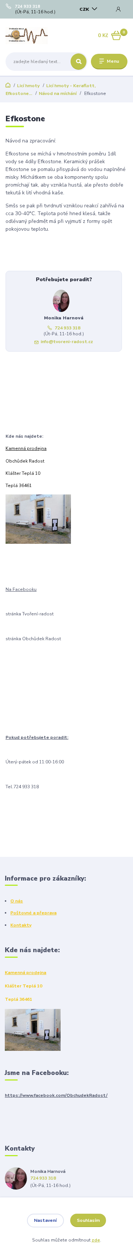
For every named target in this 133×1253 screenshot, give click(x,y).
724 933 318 (27, 6)
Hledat (78, 61)
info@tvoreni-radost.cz (67, 342)
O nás (16, 901)
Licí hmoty (28, 86)
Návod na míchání (57, 93)
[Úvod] (27, 35)
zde (96, 1240)
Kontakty (20, 925)
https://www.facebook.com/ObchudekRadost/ (56, 1095)
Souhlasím (88, 1220)
